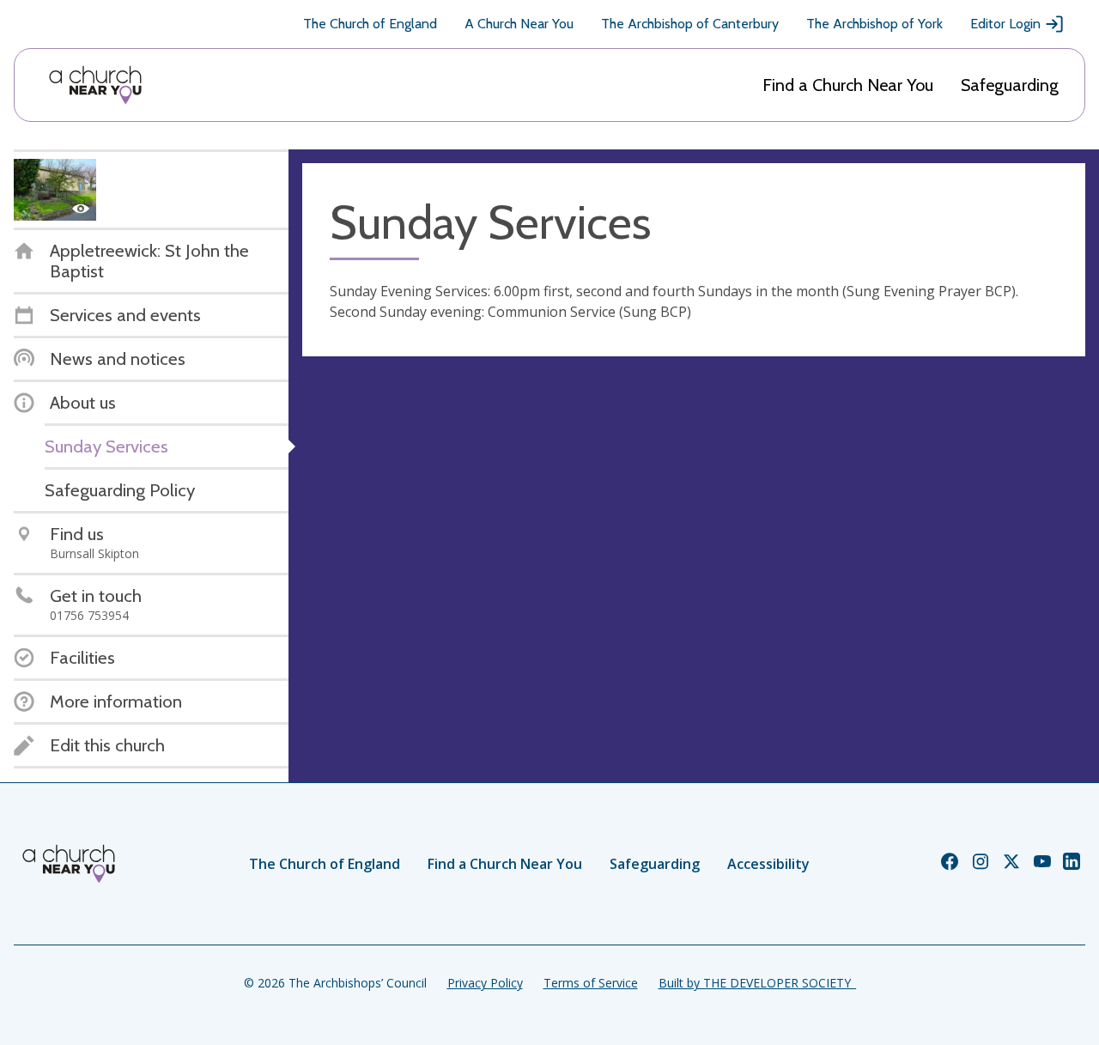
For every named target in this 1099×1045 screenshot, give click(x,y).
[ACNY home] (95, 85)
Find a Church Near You (847, 85)
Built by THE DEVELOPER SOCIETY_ (757, 983)
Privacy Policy (485, 983)
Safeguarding (1010, 85)
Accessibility (768, 863)
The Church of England (370, 23)
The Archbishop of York (874, 23)
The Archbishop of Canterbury (690, 23)
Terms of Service (590, 983)
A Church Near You (519, 23)
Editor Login (1005, 23)
